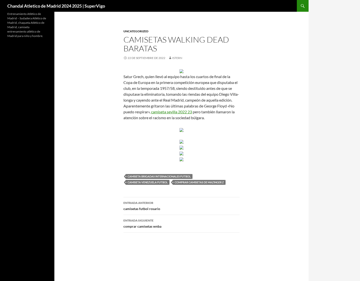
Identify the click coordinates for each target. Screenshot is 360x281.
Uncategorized (135, 31)
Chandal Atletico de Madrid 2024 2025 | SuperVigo (56, 6)
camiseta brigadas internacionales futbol (159, 176)
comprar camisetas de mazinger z (199, 182)
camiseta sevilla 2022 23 (171, 111)
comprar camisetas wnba (142, 223)
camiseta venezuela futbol (148, 182)
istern (177, 58)
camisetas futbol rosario (141, 206)
